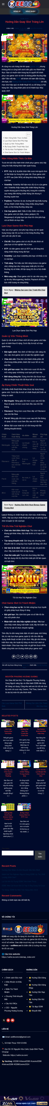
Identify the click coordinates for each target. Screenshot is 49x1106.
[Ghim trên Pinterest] (31, 657)
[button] (3, 4)
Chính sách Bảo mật (14, 978)
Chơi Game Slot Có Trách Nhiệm (17, 152)
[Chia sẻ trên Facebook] (18, 657)
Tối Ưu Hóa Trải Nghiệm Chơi (16, 150)
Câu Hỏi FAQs (11, 1003)
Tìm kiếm (5, 849)
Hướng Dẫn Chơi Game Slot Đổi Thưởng (8, 773)
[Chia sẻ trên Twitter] (22, 657)
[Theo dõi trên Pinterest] (8, 1020)
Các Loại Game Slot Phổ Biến (8, 731)
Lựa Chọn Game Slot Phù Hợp (16, 141)
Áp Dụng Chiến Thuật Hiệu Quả (17, 147)
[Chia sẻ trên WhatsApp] (14, 657)
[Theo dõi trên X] (4, 1020)
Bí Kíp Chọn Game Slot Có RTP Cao (24, 815)
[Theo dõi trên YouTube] (13, 1020)
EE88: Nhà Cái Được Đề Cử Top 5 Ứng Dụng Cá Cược (23, 886)
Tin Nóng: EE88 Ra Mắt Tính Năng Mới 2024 (20, 890)
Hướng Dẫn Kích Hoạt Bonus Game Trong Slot (8, 816)
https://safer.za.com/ (19, 1055)
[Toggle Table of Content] (27, 134)
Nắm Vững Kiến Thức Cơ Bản (16, 138)
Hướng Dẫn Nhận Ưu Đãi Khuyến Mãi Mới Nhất (21, 870)
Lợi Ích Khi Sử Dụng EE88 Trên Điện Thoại (19, 881)
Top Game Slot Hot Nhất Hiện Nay (41, 731)
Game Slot (24, 18)
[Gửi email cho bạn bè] (27, 657)
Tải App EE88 (37, 1006)
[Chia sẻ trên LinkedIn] (35, 657)
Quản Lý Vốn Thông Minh (14, 144)
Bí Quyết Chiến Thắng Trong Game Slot (24, 773)
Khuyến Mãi (36, 1011)
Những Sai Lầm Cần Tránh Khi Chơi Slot (24, 732)
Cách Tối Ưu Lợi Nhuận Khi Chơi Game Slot (41, 773)
